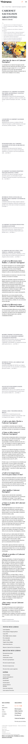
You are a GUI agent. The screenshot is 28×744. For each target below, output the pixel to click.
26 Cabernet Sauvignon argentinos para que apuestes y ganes (12, 172)
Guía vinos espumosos (8, 688)
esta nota (20, 299)
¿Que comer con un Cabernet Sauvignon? (12, 41)
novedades (4, 713)
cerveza (3, 711)
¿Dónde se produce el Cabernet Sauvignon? (12, 39)
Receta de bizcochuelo (8, 653)
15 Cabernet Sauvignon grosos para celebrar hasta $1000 (13, 225)
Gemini (11, 619)
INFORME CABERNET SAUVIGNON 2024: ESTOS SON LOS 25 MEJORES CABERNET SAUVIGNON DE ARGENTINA (13, 336)
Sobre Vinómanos (5, 730)
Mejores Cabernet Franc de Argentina (11, 647)
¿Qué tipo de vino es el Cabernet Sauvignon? (12, 24)
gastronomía (4, 707)
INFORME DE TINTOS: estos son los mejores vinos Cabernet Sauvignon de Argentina (13, 199)
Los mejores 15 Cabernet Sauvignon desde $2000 (13, 120)
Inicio (3, 6)
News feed (4, 729)
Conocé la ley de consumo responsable (11, 734)
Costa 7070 (5, 633)
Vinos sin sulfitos (6, 640)
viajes (3, 709)
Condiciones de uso (6, 733)
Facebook (12, 621)
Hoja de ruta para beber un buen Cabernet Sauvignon (12, 387)
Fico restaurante (6, 638)
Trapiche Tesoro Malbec (8, 642)
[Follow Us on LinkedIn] (21, 706)
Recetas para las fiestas (20, 721)
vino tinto (18, 68)
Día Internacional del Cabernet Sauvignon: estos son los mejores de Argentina (13, 145)
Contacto (4, 731)
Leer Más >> (20, 125)
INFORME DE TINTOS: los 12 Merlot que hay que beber (13, 363)
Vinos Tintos (8, 6)
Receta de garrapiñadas (8, 659)
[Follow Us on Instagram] (17, 706)
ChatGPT (4, 619)
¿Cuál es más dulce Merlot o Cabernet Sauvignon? (13, 32)
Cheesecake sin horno (7, 657)
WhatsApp (16, 621)
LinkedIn (8, 621)
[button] (22, 1)
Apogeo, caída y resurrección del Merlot (12, 411)
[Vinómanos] (6, 1)
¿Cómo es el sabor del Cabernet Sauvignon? (12, 38)
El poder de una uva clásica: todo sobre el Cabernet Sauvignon (12, 251)
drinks (3, 716)
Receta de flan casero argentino (10, 669)
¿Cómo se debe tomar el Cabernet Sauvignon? (13, 33)
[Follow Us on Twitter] (15, 706)
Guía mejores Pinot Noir (8, 690)
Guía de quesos (6, 682)
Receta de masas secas (8, 665)
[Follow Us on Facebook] (19, 706)
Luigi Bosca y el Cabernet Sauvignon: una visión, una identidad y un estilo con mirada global (13, 93)
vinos (3, 705)
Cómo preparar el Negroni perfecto (10, 631)
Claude (8, 619)
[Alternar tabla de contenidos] (3, 23)
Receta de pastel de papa (9, 662)
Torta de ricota (6, 655)
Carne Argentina (6, 629)
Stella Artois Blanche (8, 644)
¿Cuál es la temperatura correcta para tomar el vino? (14, 35)
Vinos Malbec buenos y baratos (9, 635)
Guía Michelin (6, 680)
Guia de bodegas (6, 674)
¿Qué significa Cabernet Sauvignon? (10, 36)
